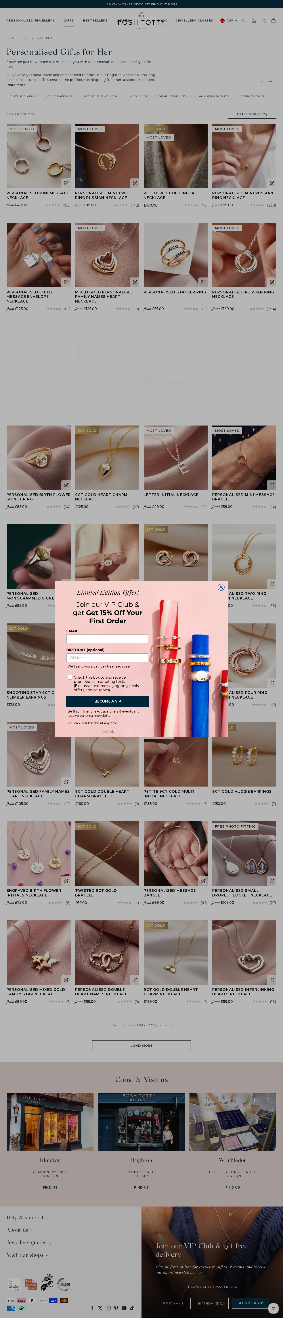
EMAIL (72, 631)
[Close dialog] (221, 587)
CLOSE (107, 730)
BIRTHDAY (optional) (85, 650)
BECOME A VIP (108, 701)
